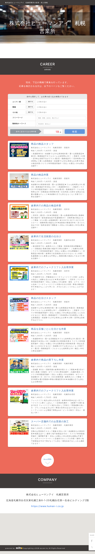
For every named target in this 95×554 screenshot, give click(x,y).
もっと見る (47, 459)
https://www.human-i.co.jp (47, 506)
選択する (30, 101)
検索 (74, 131)
